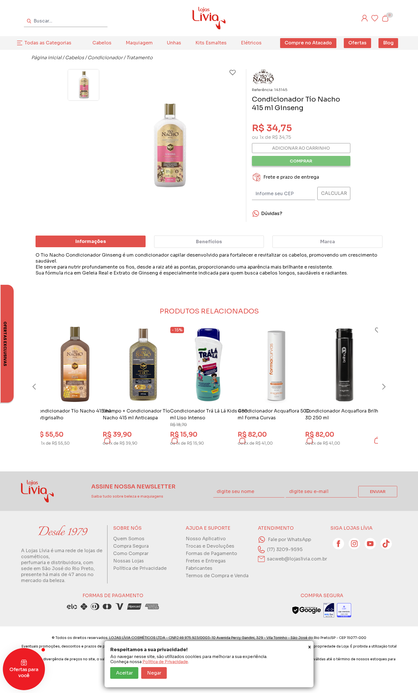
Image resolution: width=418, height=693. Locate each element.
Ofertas (357, 43)
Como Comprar (130, 553)
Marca (327, 242)
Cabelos (101, 43)
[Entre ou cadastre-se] (364, 18)
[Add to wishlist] (232, 72)
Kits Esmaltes (211, 43)
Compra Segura (131, 546)
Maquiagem (139, 43)
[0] (385, 18)
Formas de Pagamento (211, 553)
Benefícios (209, 242)
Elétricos (251, 43)
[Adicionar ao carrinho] (377, 440)
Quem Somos (128, 539)
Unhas (174, 43)
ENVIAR (378, 491)
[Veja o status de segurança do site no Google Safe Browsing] (306, 610)
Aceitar (124, 673)
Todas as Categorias (47, 43)
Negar (154, 673)
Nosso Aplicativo (206, 539)
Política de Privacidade (165, 661)
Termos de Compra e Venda (217, 576)
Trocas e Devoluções (210, 546)
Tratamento (139, 58)
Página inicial (46, 58)
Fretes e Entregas (206, 561)
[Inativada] (329, 610)
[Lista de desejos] (374, 18)
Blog (388, 43)
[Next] (378, 387)
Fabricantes (199, 568)
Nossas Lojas (128, 561)
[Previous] (39, 387)
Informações (90, 241)
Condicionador (105, 58)
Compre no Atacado (308, 43)
